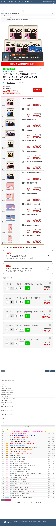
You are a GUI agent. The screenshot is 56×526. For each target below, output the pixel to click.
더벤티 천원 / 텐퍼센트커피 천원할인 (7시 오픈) (21, 469)
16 (25, 459)
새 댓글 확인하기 (28, 426)
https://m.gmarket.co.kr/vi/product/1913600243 (20, 19)
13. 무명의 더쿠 (3, 422)
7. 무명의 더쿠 (3, 398)
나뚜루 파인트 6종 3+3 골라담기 (18, 489)
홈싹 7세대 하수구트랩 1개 (16, 495)
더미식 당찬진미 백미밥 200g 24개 (18, 475)
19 (26, 477)
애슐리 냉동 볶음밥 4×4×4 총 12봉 (18, 463)
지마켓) (6, 13)
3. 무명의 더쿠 (3, 382)
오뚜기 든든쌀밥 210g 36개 (16, 481)
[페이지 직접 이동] (37, 502)
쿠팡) (10, 491)
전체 (23, 10)
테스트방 (37, 521)
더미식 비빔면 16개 (15, 461)
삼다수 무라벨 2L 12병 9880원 (17, 487)
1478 (25, 451)
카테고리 (3, 10)
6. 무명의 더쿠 (3, 394)
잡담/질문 (26, 10)
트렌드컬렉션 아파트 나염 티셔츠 (17, 493)
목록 (3, 370)
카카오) (11, 477)
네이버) (11, 461)
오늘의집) (11, 459)
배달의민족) (12, 469)
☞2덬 (3, 400)
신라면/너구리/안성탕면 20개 (17, 467)
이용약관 (18, 521)
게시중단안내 (34, 521)
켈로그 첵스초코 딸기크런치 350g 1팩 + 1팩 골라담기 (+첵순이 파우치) (23, 473)
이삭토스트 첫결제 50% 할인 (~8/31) (18, 477)
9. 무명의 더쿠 (3, 406)
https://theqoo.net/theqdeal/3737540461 (11, 15)
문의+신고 (40, 521)
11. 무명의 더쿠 (3, 414)
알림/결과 (53, 10)
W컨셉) (11, 497)
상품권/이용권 (43, 10)
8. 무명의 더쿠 (3, 402)
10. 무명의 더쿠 (3, 410)
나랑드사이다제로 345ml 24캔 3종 (18, 471)
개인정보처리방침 (23, 521)
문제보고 (44, 521)
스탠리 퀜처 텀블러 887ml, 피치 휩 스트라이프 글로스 (21, 465)
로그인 (54, 1)
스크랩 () (53, 370)
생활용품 (33, 10)
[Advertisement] (28, 7)
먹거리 (30, 10)
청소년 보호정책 (28, 521)
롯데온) (11, 487)
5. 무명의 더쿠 (3, 390)
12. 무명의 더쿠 (3, 418)
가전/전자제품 (37, 10)
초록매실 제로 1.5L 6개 (16, 479)
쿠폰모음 (13, 485)
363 (45, 431)
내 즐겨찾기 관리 (53, 3)
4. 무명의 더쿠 (3, 386)
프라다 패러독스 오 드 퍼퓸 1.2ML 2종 (18, 483)
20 (33, 491)
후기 (50, 10)
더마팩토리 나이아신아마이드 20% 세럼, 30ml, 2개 (20, 491)
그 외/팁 (47, 10)
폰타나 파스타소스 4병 (16, 459)
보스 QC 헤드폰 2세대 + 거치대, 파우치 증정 (19, 497)
